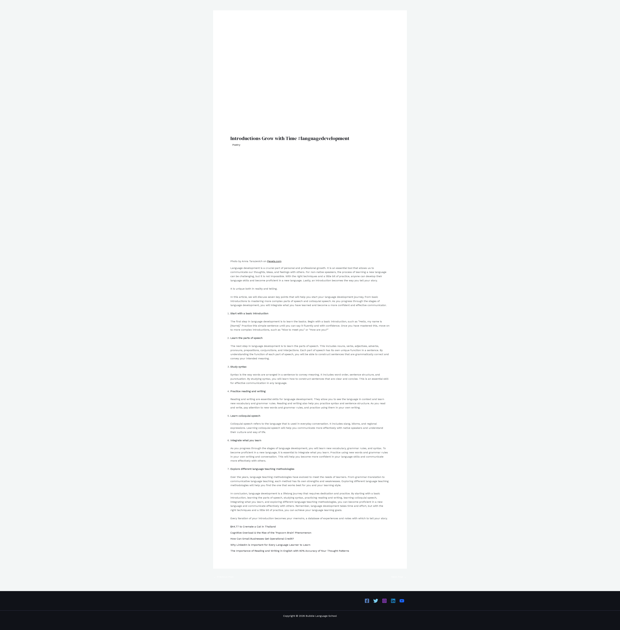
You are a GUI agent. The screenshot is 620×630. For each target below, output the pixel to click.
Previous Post (223, 576)
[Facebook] (367, 600)
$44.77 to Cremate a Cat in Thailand (253, 526)
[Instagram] (384, 600)
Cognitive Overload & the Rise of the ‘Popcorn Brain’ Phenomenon (270, 532)
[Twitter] (375, 600)
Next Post (399, 576)
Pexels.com (274, 261)
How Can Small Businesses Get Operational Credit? (262, 538)
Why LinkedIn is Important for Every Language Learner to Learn (270, 544)
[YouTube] (401, 600)
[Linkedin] (393, 600)
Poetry (236, 144)
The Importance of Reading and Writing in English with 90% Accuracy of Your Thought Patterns (289, 550)
